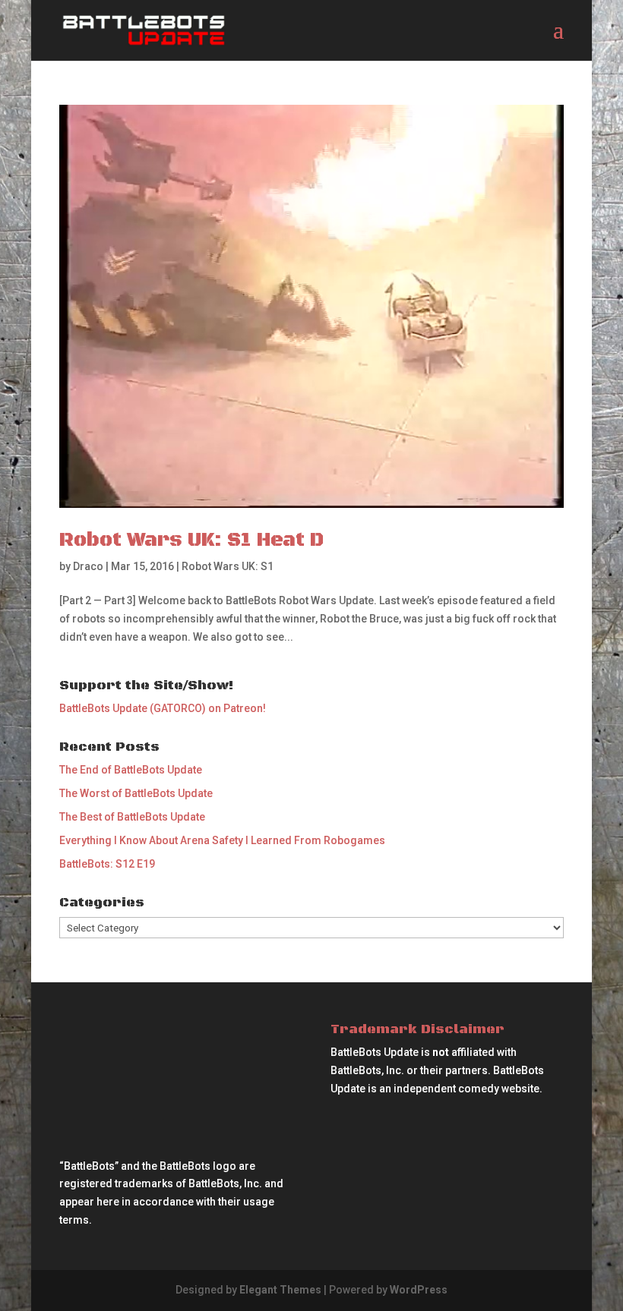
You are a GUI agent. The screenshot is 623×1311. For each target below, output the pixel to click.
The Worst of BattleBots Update (136, 793)
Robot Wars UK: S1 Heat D (191, 540)
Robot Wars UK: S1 (228, 566)
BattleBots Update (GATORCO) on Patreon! (162, 708)
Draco (88, 566)
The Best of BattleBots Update (132, 817)
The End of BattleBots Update (130, 770)
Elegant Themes (280, 1290)
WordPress (418, 1290)
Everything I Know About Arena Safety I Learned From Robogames (222, 840)
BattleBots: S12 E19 (107, 864)
